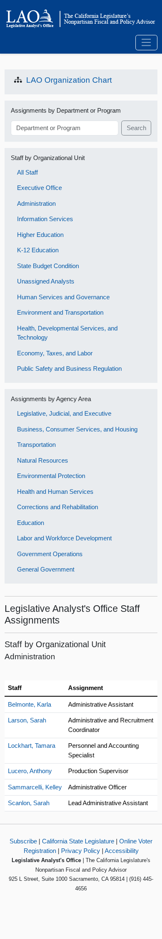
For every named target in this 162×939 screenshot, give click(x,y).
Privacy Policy (80, 850)
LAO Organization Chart (69, 80)
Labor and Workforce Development (64, 538)
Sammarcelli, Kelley (35, 787)
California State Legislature (78, 841)
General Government (45, 569)
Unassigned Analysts (45, 281)
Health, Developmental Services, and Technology (67, 333)
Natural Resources (42, 460)
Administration (36, 203)
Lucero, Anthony (30, 770)
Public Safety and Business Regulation (69, 368)
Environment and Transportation (60, 312)
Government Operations (50, 553)
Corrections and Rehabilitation (57, 506)
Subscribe (23, 841)
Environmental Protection (51, 475)
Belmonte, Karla (29, 704)
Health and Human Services (55, 491)
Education (30, 522)
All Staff (27, 172)
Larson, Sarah (27, 720)
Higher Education (40, 234)
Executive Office (39, 187)
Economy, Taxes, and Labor (55, 353)
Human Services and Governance (63, 297)
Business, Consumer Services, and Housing (77, 429)
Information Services (45, 218)
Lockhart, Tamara (31, 745)
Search (136, 127)
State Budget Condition (48, 265)
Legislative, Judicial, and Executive (64, 413)
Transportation (36, 444)
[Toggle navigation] (146, 43)
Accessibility (122, 850)
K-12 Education (38, 250)
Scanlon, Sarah (28, 802)
